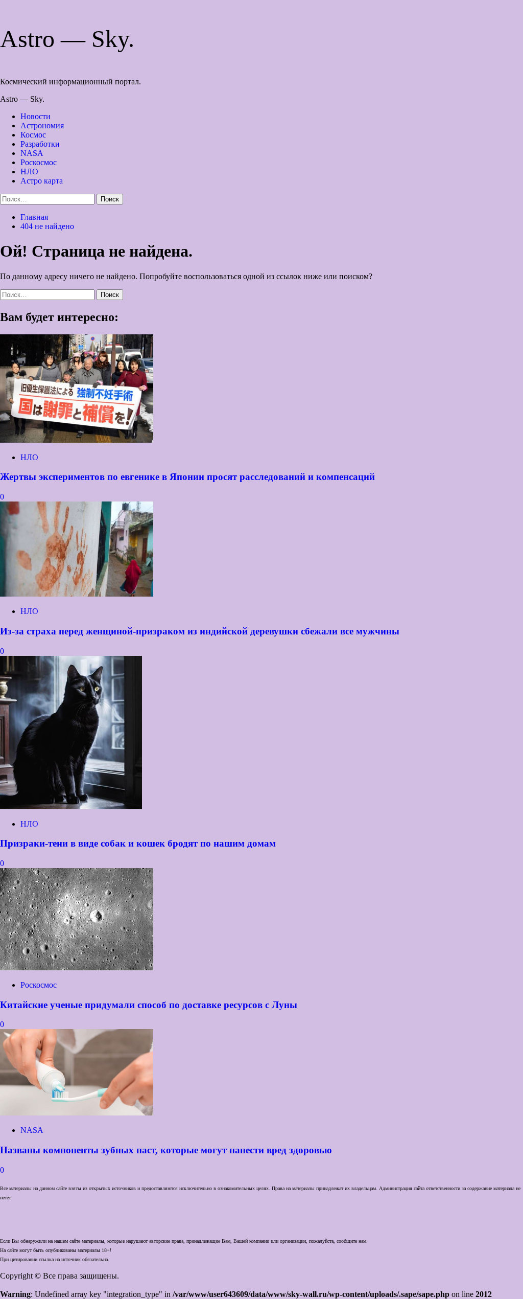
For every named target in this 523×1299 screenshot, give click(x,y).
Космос (33, 134)
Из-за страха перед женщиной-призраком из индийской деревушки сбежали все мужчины (199, 631)
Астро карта (41, 180)
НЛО (29, 171)
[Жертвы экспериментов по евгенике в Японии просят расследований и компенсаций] (76, 440)
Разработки (40, 144)
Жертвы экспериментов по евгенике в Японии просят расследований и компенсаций (187, 476)
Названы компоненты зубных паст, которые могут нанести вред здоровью (166, 1150)
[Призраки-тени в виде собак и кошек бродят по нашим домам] (71, 806)
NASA (31, 153)
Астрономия (42, 125)
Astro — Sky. (67, 38)
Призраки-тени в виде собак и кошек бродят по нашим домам (138, 843)
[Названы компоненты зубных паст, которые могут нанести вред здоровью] (76, 1112)
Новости (35, 116)
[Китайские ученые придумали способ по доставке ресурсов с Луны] (76, 967)
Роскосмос (38, 162)
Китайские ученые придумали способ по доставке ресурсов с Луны (148, 1004)
